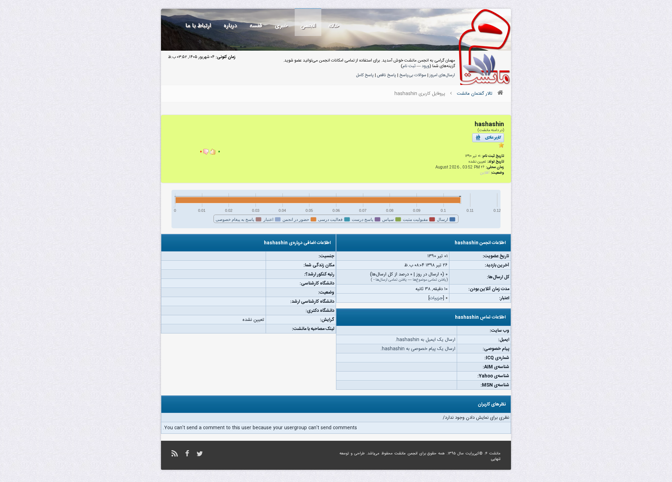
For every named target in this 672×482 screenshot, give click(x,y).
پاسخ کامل (365, 75)
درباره (230, 25)
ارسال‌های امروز (442, 75)
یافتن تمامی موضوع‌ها (429, 280)
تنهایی (495, 459)
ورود (425, 66)
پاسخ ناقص (386, 75)
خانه (333, 25)
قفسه (256, 25)
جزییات (436, 298)
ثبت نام (408, 66)
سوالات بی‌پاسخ (412, 75)
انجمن (308, 25)
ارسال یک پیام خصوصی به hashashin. (417, 349)
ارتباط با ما (198, 25)
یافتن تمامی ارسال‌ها (391, 280)
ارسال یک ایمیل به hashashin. (425, 340)
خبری (281, 25)
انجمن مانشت (406, 454)
